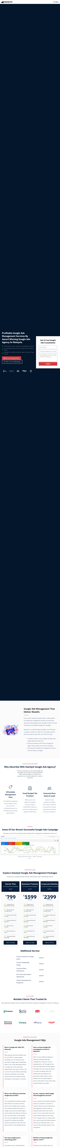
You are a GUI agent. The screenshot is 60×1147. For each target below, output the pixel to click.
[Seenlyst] (7, 2)
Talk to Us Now (10, 942)
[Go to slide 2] (29, 858)
